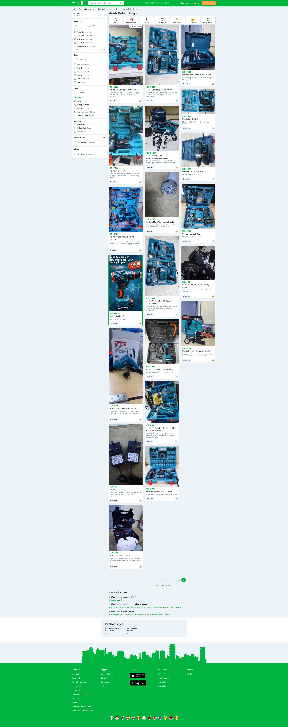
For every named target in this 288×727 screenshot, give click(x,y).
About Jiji (75, 674)
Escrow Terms (77, 698)
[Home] (80, 3)
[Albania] (171, 718)
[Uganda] (117, 718)
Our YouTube (162, 682)
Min (76, 26)
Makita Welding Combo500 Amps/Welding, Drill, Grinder (164, 607)
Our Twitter (162, 686)
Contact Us (105, 682)
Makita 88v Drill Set (114, 607)
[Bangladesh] (149, 718)
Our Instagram (163, 678)
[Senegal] (138, 718)
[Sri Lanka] (155, 718)
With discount (84, 154)
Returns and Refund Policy (81, 706)
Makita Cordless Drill (115, 600)
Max (93, 26)
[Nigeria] (111, 718)
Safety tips (104, 678)
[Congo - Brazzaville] (165, 718)
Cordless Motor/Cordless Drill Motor (158, 614)
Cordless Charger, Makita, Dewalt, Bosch (121, 614)
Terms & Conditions (79, 682)
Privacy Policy (77, 686)
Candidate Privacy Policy (81, 694)
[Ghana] (128, 718)
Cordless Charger (140, 614)
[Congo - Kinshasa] (160, 718)
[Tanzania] (122, 718)
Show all (80, 97)
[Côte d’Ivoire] (144, 718)
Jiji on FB (161, 674)
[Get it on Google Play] (138, 683)
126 (178, 580)
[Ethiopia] (133, 718)
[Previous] (140, 580)
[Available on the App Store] (137, 676)
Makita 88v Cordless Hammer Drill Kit (133, 607)
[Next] (183, 580)
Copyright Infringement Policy (82, 710)
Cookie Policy (77, 702)
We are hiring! (77, 678)
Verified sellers (86, 142)
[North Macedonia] (176, 718)
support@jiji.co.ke (107, 674)
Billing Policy (76, 690)
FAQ (102, 686)
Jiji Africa (190, 674)
